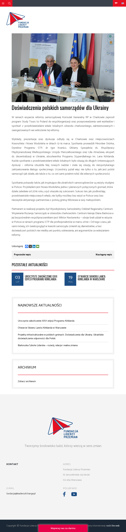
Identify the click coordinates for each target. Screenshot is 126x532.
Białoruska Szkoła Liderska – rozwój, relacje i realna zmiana (48, 345)
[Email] (37, 246)
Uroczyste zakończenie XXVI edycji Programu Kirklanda (41, 277)
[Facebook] (26, 246)
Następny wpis (104, 255)
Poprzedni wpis (22, 255)
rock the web (113, 526)
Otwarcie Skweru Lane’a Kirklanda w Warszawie (91, 277)
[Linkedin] (33, 246)
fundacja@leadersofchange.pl (20, 494)
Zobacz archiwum (27, 381)
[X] (30, 246)
